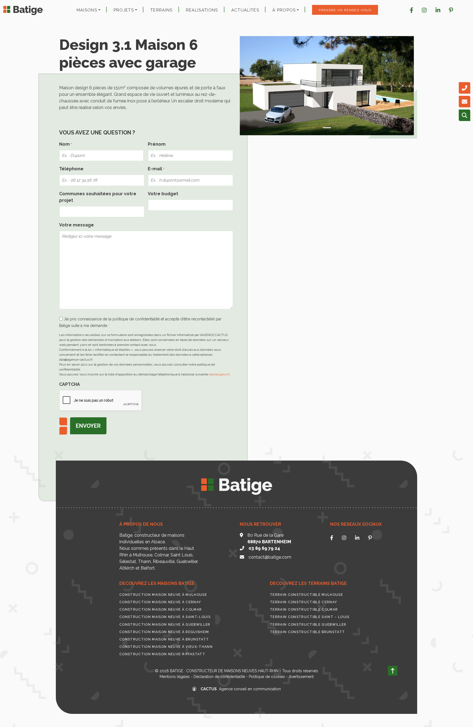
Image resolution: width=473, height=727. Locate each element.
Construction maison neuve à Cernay (160, 602)
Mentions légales (175, 676)
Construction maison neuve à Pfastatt (162, 654)
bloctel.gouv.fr (219, 374)
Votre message (76, 225)
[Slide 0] (327, 128)
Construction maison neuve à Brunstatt (164, 639)
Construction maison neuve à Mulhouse (163, 595)
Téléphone (71, 168)
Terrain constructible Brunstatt (307, 632)
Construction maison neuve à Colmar (160, 609)
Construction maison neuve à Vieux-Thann (166, 647)
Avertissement (301, 676)
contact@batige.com (270, 557)
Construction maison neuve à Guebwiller (164, 625)
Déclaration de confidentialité (219, 676)
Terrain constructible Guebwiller (308, 625)
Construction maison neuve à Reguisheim (164, 632)
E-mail (156, 168)
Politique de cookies (267, 676)
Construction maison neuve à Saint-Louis (164, 617)
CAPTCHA (69, 384)
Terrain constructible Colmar (304, 609)
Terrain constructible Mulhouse (306, 595)
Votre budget (163, 193)
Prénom (157, 144)
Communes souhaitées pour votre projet (97, 197)
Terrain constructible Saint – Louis (310, 617)
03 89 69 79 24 (264, 548)
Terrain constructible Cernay (303, 602)
